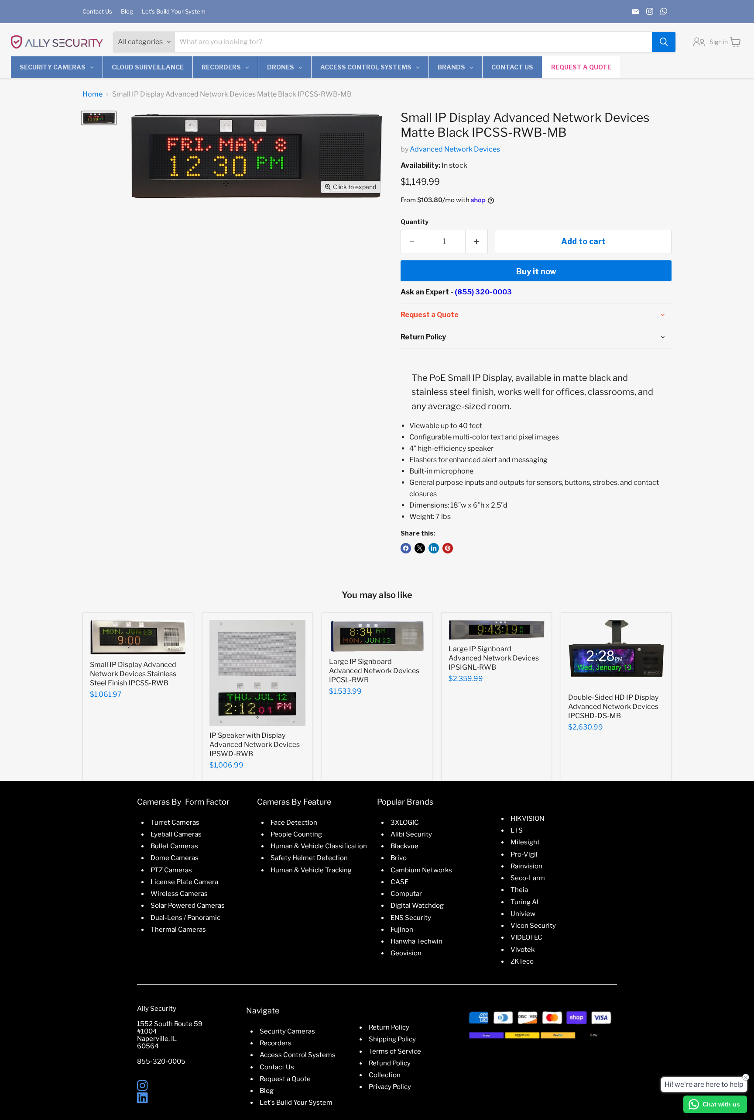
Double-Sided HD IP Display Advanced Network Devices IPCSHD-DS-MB (613, 706)
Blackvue (404, 846)
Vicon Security (533, 926)
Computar (406, 894)
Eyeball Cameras (176, 834)
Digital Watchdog (417, 905)
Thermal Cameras (178, 929)
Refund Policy (390, 1063)
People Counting (296, 834)
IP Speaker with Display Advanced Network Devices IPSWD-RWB (254, 744)
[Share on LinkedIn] (433, 548)
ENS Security (411, 918)
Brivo (399, 858)
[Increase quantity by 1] (477, 242)
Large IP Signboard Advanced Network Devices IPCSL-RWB (374, 670)
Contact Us (97, 11)
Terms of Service (395, 1051)
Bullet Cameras (174, 846)
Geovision (406, 953)
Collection (385, 1075)
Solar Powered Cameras (188, 905)
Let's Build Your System (174, 11)
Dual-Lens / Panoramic (185, 918)
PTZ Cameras (171, 870)
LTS (517, 830)
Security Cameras (287, 1031)
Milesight (525, 842)
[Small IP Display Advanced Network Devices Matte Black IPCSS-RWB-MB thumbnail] (99, 117)
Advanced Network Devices (455, 149)
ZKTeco (522, 961)
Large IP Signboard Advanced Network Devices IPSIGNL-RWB (494, 658)
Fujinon (402, 929)
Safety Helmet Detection (309, 858)
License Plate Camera (184, 882)
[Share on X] (420, 548)
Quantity (414, 221)
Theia (519, 890)
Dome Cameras (175, 858)
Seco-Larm (528, 878)
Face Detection (294, 822)
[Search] (663, 42)
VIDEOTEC (526, 937)
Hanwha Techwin (416, 941)
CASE (399, 882)
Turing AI (524, 902)
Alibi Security (411, 834)
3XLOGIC (405, 822)
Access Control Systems (298, 1055)
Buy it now (536, 271)
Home (92, 94)
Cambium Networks (421, 870)
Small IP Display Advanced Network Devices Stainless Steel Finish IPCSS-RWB (133, 673)
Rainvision (526, 866)
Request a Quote (285, 1079)
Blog (127, 11)
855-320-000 (159, 1061)
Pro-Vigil (524, 854)
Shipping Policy (392, 1039)
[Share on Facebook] (406, 548)
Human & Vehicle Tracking (311, 870)
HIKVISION (527, 819)
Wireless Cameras (179, 894)
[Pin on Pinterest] (447, 548)
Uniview (523, 914)
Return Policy (389, 1027)
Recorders (275, 1043)
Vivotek (523, 950)
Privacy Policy (390, 1087)
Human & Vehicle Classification (319, 846)
